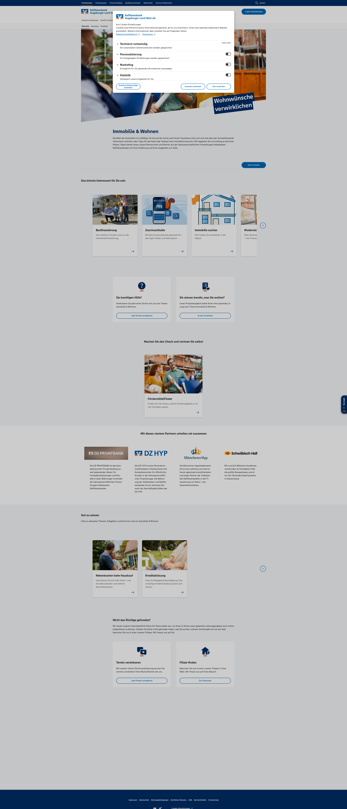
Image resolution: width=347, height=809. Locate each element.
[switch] (228, 54)
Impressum (147, 34)
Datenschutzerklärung (127, 34)
